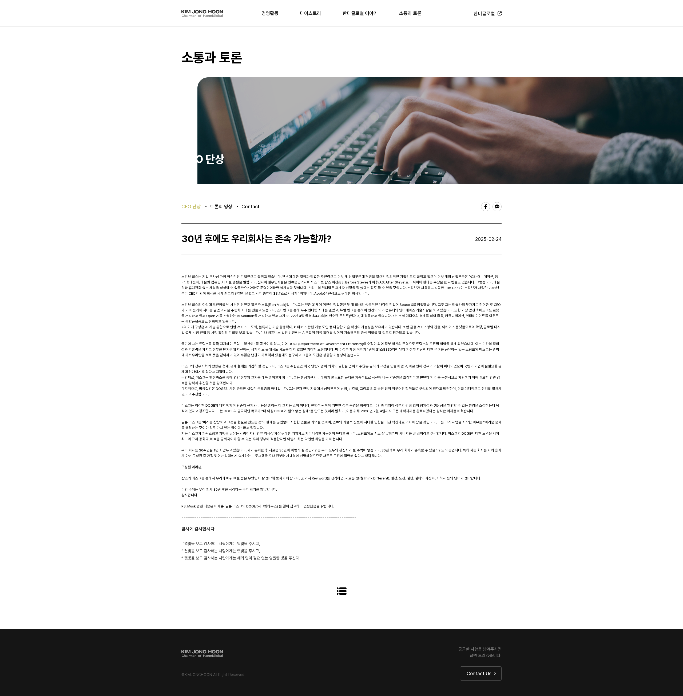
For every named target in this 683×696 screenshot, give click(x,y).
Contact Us (479, 673)
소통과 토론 (410, 13)
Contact (250, 206)
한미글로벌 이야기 (360, 13)
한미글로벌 (484, 13)
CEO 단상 (191, 206)
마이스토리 (310, 13)
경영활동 (270, 13)
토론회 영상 (221, 206)
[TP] (202, 13)
